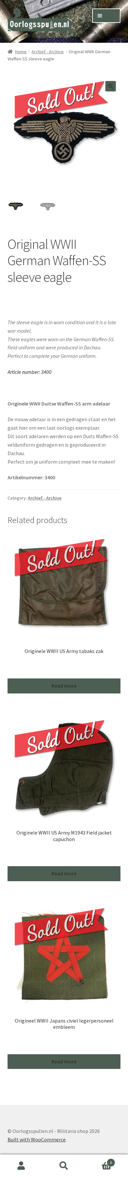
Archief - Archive (48, 52)
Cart (98, 1160)
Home (21, 52)
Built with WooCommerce (37, 1139)
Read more (64, 685)
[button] (110, 86)
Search (64, 1166)
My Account (21, 1166)
